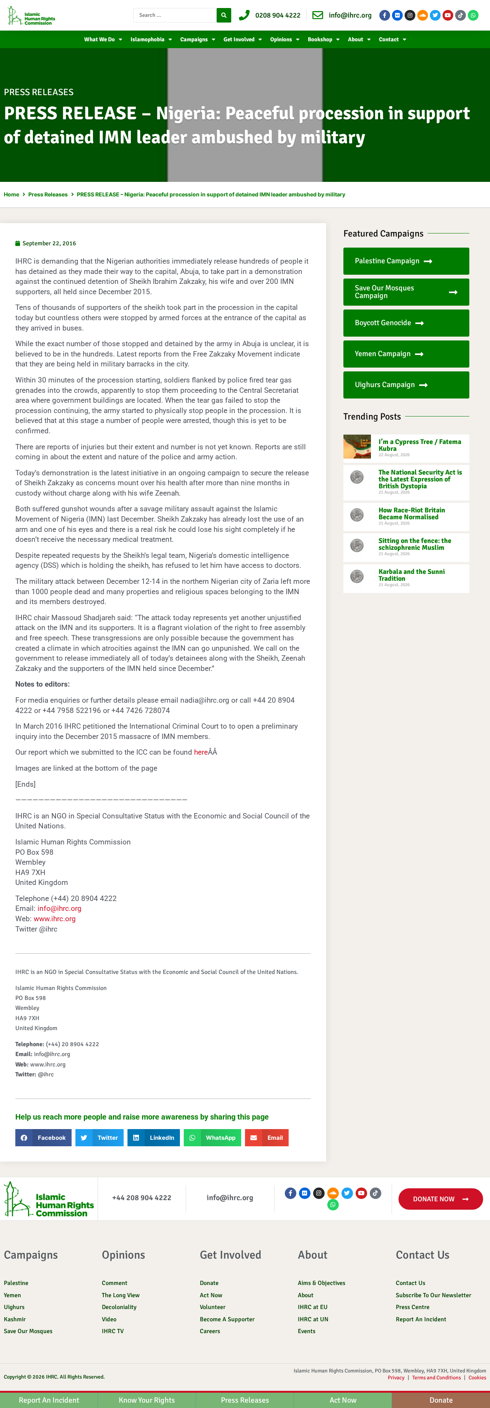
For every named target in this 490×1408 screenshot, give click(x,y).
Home (11, 194)
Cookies (477, 1377)
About (355, 39)
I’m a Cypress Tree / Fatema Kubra (420, 445)
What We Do (99, 39)
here (201, 752)
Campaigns (194, 39)
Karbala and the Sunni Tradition (412, 575)
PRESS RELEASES (39, 92)
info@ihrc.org (60, 908)
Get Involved (239, 39)
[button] (43, 1137)
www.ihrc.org (55, 918)
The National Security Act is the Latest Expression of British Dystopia (420, 479)
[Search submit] (224, 15)
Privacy (396, 1377)
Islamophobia (148, 39)
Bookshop (320, 39)
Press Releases (48, 194)
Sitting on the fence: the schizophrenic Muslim (415, 544)
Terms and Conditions (436, 1377)
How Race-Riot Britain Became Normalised (412, 513)
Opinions (281, 39)
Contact (389, 39)
